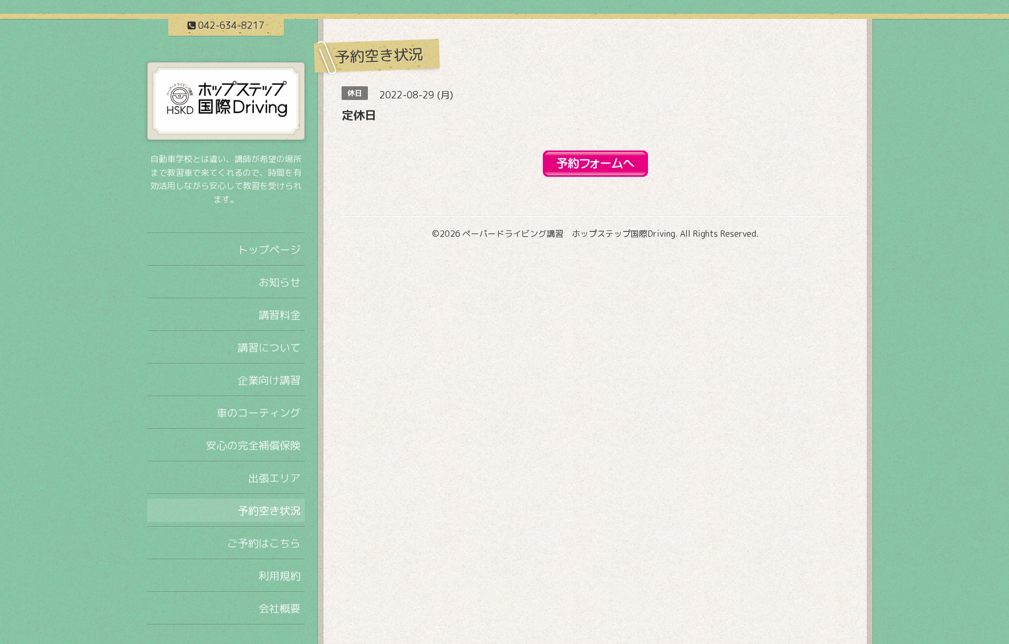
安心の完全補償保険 (253, 445)
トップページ (269, 249)
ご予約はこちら (264, 543)
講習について (269, 347)
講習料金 (280, 314)
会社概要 (280, 608)
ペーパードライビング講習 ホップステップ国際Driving (568, 233)
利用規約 (280, 575)
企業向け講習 (269, 380)
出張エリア (274, 477)
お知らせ (280, 282)
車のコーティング (259, 412)
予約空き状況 (269, 510)
